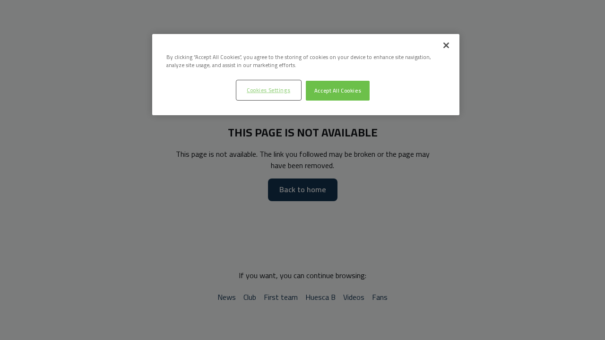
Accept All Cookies (337, 90)
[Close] (446, 45)
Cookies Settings (268, 90)
